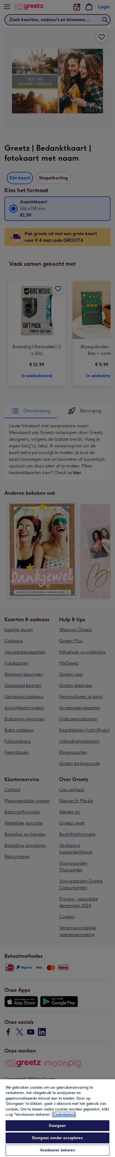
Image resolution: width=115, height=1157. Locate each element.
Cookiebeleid (64, 1114)
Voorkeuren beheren (57, 1150)
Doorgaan (57, 1126)
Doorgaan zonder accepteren (57, 1138)
